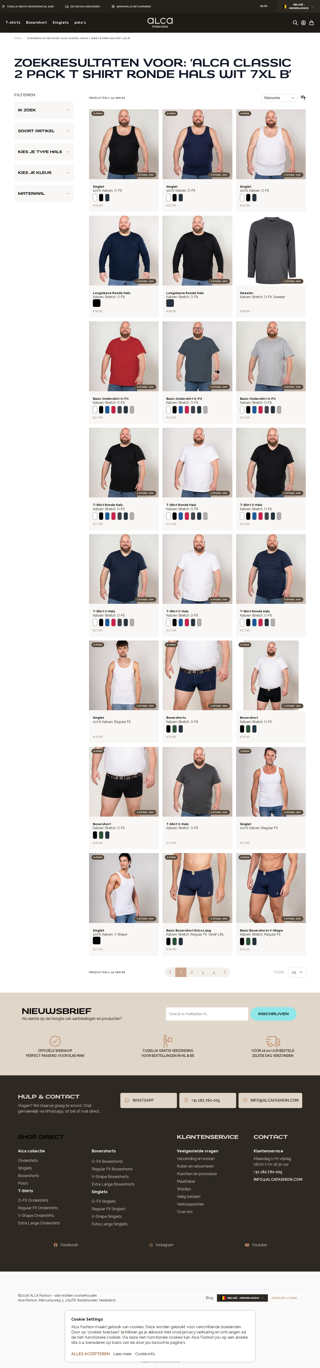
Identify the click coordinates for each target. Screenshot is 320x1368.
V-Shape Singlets (107, 1216)
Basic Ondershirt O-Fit (111, 398)
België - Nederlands (299, 6)
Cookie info (145, 1354)
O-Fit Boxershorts (107, 1161)
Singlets (25, 1168)
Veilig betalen (188, 1196)
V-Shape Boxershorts (110, 1176)
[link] (170, 972)
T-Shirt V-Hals (251, 505)
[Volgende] (225, 972)
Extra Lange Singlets (110, 1224)
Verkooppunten (190, 1204)
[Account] (303, 23)
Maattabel (186, 1181)
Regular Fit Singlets (109, 1209)
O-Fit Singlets (104, 1201)
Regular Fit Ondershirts (38, 1208)
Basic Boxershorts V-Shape (261, 930)
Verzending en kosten (196, 1158)
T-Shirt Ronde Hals (108, 505)
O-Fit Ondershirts (33, 1200)
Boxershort (249, 717)
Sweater (246, 293)
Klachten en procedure (197, 1174)
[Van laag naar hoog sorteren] (303, 98)
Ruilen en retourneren (195, 1166)
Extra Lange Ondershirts (39, 1223)
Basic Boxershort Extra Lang (188, 930)
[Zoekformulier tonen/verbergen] (295, 23)
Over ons (185, 1211)
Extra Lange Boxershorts (113, 1184)
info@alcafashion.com (278, 1179)
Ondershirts (28, 1160)
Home (18, 38)
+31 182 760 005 (268, 1172)
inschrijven (273, 1013)
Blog (209, 1298)
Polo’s (23, 1183)
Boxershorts (176, 717)
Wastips (184, 1189)
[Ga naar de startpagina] (160, 22)
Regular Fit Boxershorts (112, 1169)
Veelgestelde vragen (197, 1151)
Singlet (98, 186)
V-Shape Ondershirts (36, 1215)
